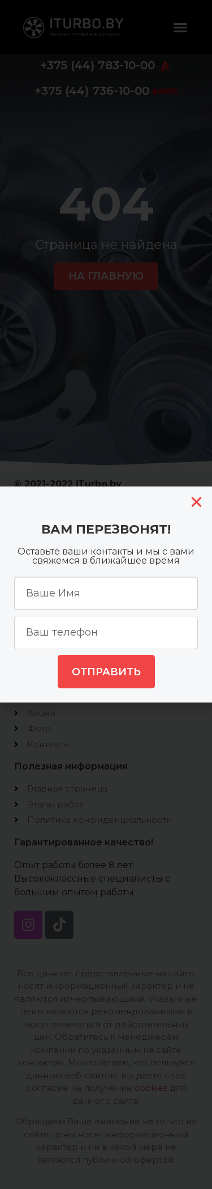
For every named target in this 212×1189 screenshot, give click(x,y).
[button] (196, 502)
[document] (106, 594)
